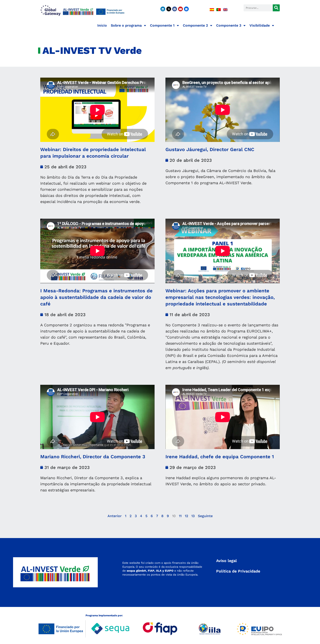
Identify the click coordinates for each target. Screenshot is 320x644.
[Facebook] (174, 9)
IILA (158, 570)
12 (186, 516)
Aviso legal (226, 560)
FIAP (151, 570)
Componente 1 (162, 25)
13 (193, 516)
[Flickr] (186, 9)
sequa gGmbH (136, 570)
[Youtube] (180, 9)
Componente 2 (195, 25)
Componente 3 (228, 25)
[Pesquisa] (276, 7)
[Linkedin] (162, 9)
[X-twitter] (168, 9)
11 (180, 516)
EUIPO (169, 570)
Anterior (115, 516)
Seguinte (205, 516)
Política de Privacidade (238, 571)
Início (102, 25)
